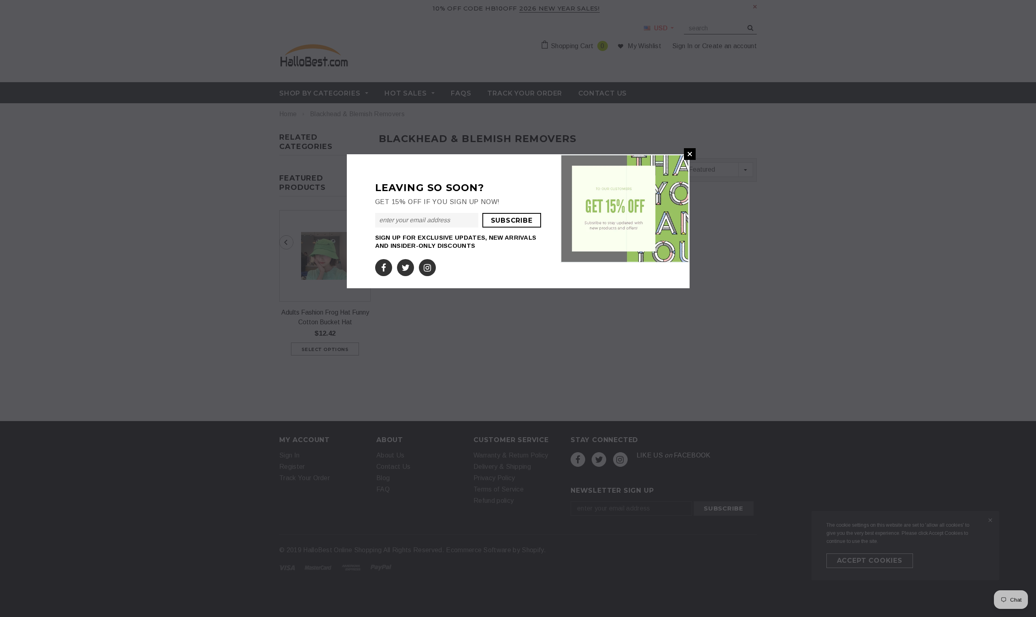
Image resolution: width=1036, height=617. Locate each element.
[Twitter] (405, 266)
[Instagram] (427, 266)
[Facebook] (383, 266)
